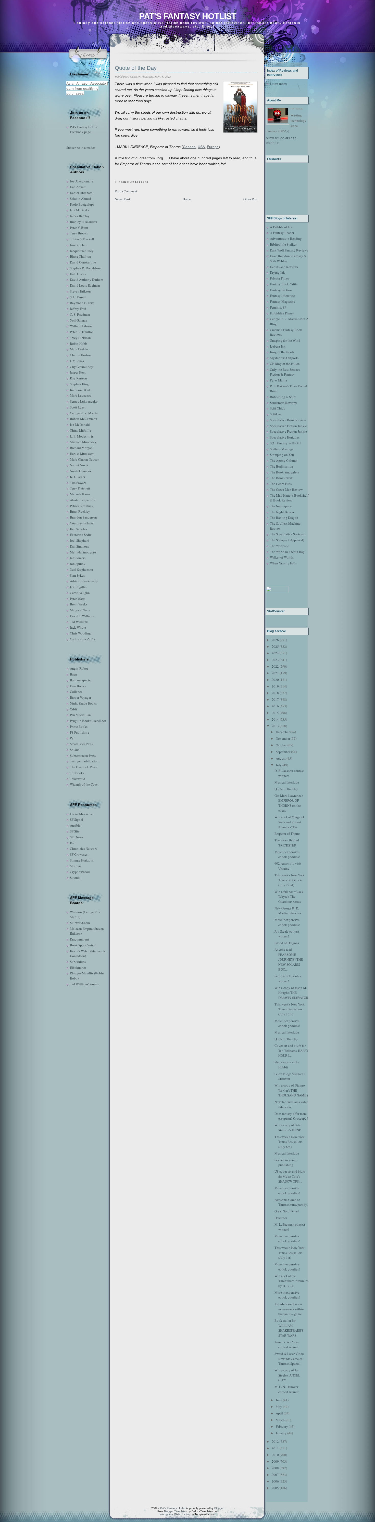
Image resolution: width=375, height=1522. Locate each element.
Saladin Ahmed (80, 198)
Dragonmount (79, 939)
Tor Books (77, 773)
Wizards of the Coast (84, 784)
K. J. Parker (77, 476)
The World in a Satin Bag (287, 551)
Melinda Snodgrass (83, 552)
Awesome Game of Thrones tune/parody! (291, 1202)
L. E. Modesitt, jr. (82, 436)
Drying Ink (277, 272)
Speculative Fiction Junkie (288, 425)
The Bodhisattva (281, 466)
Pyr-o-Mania (278, 380)
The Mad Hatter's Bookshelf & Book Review (289, 498)
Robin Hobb (78, 343)
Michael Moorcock (83, 442)
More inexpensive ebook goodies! (287, 854)
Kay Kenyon (78, 378)
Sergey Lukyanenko (84, 401)
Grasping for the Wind (285, 340)
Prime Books (79, 726)
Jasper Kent (78, 372)
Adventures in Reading (286, 238)
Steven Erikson (80, 291)
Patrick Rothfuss (81, 506)
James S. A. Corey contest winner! (286, 1344)
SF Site (75, 831)
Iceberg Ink (277, 346)
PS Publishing (79, 732)
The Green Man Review (286, 489)
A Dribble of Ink (281, 227)
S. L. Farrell (78, 297)
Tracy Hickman (80, 337)
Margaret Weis (80, 610)
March (280, 1420)
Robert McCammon (83, 418)
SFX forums (78, 961)
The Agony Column (283, 460)
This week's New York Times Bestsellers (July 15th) (289, 1009)
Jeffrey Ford (78, 308)
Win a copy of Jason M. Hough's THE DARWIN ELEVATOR (291, 992)
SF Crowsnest (79, 854)
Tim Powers (78, 482)
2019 (275, 686)
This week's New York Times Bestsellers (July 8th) (289, 1141)
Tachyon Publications (85, 761)
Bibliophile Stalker (283, 244)
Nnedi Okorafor (80, 471)
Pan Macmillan (80, 714)
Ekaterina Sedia (81, 534)
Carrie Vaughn (80, 592)
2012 (275, 1441)
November (283, 738)
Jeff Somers (77, 557)
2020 (275, 679)
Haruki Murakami (82, 453)
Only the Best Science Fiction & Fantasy (285, 372)
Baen (73, 674)
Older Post (250, 199)
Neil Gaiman (78, 320)
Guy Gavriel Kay (81, 366)
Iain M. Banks (79, 210)
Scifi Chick (277, 408)
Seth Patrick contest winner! (288, 978)
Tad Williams (79, 621)
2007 (275, 1474)
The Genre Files (281, 483)
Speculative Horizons (284, 437)
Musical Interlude (286, 782)
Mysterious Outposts (284, 357)
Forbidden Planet (282, 313)
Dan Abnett (78, 186)
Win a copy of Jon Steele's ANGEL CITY (287, 1375)
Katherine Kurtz (81, 390)
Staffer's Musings (281, 449)
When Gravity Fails (283, 563)
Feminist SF (278, 307)
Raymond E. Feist (82, 302)
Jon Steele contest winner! (286, 934)
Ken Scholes (78, 529)
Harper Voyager (80, 697)
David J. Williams (82, 616)
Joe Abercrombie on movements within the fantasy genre (289, 1309)
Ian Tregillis (78, 587)
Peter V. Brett (79, 227)
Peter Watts (77, 598)
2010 (275, 1454)
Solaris (74, 749)
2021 (275, 673)
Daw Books (78, 686)
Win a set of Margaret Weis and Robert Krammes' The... (289, 822)
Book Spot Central (83, 945)
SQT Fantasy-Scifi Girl (285, 443)
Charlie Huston (80, 355)
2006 (275, 1481)
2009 (275, 1461)
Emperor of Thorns (287, 833)
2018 (275, 693)
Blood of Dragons (286, 943)
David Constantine (83, 262)
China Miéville (80, 430)
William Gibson (81, 326)
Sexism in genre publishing (285, 1162)
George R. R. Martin (84, 413)
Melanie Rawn (80, 494)
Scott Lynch (78, 407)
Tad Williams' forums (84, 984)
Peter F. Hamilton (82, 331)
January (281, 1433)
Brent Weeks (78, 604)
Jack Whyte (78, 627)
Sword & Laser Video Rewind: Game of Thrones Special (289, 1358)
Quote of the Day (136, 68)
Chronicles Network (83, 848)
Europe (213, 147)
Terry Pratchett (80, 488)
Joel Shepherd (79, 540)
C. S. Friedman (80, 314)
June (279, 1400)
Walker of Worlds (282, 557)
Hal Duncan (78, 274)
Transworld (77, 778)
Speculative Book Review (288, 420)
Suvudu (75, 877)
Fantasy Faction (281, 290)
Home (187, 199)
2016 (275, 706)
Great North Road (286, 1211)
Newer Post (122, 199)
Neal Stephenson (81, 569)
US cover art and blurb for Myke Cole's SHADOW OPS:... (289, 1176)
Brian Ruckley (80, 511)
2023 (275, 659)
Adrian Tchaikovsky (84, 581)
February (282, 1426)
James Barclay (80, 216)
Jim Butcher (78, 245)
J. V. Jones (77, 361)
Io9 (72, 842)
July (279, 765)
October (281, 745)
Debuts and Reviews (284, 266)
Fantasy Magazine (282, 301)
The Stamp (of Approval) (287, 540)
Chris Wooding (80, 633)
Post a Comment (126, 191)
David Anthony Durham (86, 279)
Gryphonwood (80, 871)
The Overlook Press (83, 767)
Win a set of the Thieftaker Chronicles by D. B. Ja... (291, 1281)
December (283, 732)
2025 (275, 646)
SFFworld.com (80, 922)
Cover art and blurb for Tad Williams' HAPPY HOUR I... (291, 1050)
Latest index (278, 83)
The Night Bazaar (282, 512)
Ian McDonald (80, 424)
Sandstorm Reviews (283, 402)
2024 (275, 653)
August (281, 758)
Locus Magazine (81, 814)
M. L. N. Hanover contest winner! (286, 1389)
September (283, 751)
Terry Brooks (79, 233)
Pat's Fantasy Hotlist (187, 16)
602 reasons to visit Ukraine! (287, 866)
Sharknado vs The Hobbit (286, 1064)
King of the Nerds (282, 352)
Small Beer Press (81, 744)
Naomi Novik (79, 465)
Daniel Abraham (81, 192)
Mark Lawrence (80, 395)
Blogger (219, 1508)
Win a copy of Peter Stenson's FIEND (288, 1127)
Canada (189, 147)
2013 (275, 726)
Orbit (73, 709)
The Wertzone (279, 546)
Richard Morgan (81, 447)
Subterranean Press (83, 755)
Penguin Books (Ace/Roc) (88, 720)
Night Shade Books (83, 703)
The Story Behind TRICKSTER (286, 843)
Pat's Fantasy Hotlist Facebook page (84, 129)
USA (201, 147)
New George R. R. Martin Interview (288, 911)
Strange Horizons (82, 860)
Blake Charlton (80, 256)
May (279, 1406)
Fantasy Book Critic (284, 284)
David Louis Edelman (85, 285)
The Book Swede (281, 477)
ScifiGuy (276, 414)
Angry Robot (79, 668)
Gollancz (76, 691)
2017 (275, 699)
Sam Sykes (77, 575)
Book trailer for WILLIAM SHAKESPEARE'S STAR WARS (289, 1328)
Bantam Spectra (81, 680)
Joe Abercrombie (81, 181)
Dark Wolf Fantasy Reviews (289, 250)
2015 (275, 712)
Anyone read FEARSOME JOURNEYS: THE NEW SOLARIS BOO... (288, 959)
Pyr (72, 738)
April (279, 1413)
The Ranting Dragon (284, 517)
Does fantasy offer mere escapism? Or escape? (291, 1116)
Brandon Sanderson (83, 517)
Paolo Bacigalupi (82, 204)
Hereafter (280, 1217)
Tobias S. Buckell (82, 239)
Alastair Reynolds (82, 500)
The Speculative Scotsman (288, 534)
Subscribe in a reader (80, 147)
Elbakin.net (78, 967)
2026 (275, 640)
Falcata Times (279, 278)
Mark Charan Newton (84, 459)
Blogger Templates (175, 1511)
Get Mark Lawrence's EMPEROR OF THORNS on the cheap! (288, 803)
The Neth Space (281, 506)
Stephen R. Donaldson (85, 268)
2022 (275, 666)
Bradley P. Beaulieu (83, 221)
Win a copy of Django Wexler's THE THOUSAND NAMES (291, 1090)
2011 (275, 1448)
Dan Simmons (79, 546)
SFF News (76, 837)
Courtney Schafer (82, 523)
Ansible (75, 825)
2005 (275, 1488)
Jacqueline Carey (82, 250)
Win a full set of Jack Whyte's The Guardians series (288, 896)
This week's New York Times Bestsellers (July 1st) (289, 1252)
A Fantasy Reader (282, 232)
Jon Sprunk (77, 563)
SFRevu (75, 866)
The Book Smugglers (284, 472)
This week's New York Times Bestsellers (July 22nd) (289, 880)
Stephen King (79, 384)
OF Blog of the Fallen (285, 363)
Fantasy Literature (282, 295)
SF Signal (76, 819)
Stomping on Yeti (282, 454)
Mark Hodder (79, 349)
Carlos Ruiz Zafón (82, 639)
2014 (275, 719)
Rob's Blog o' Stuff (283, 396)
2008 (275, 1468)
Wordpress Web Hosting (175, 1514)
